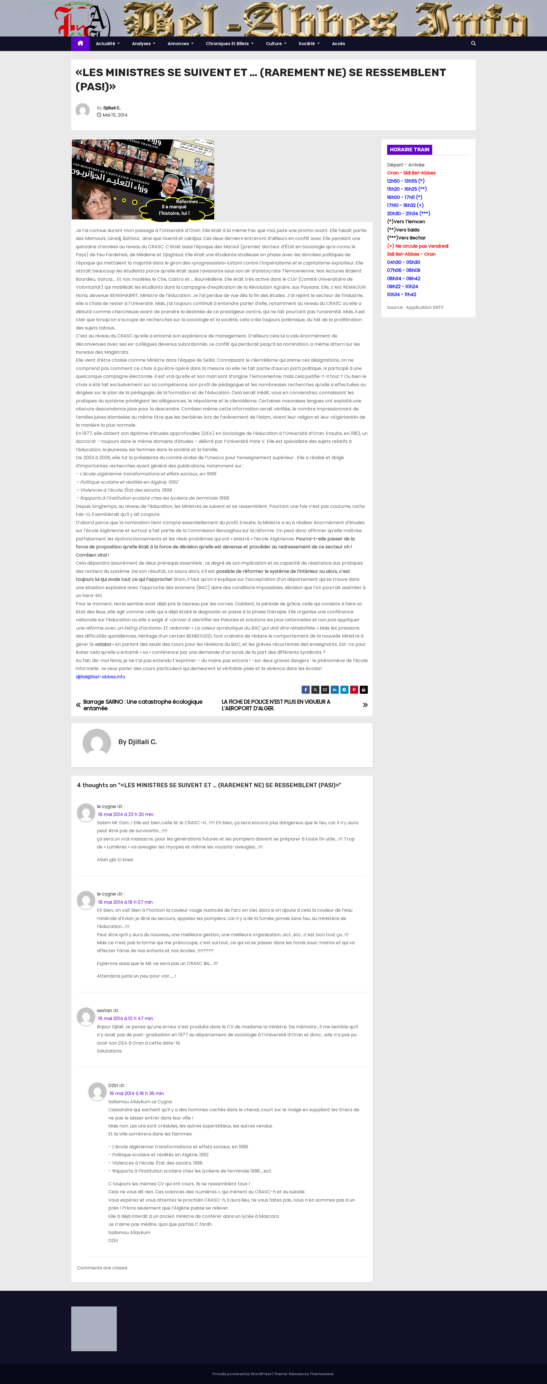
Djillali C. (112, 108)
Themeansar (322, 1374)
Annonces (179, 43)
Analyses (142, 43)
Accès (338, 43)
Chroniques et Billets (228, 43)
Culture (274, 43)
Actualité (106, 43)
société (307, 43)
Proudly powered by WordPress (242, 1374)
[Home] (80, 43)
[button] (473, 43)
